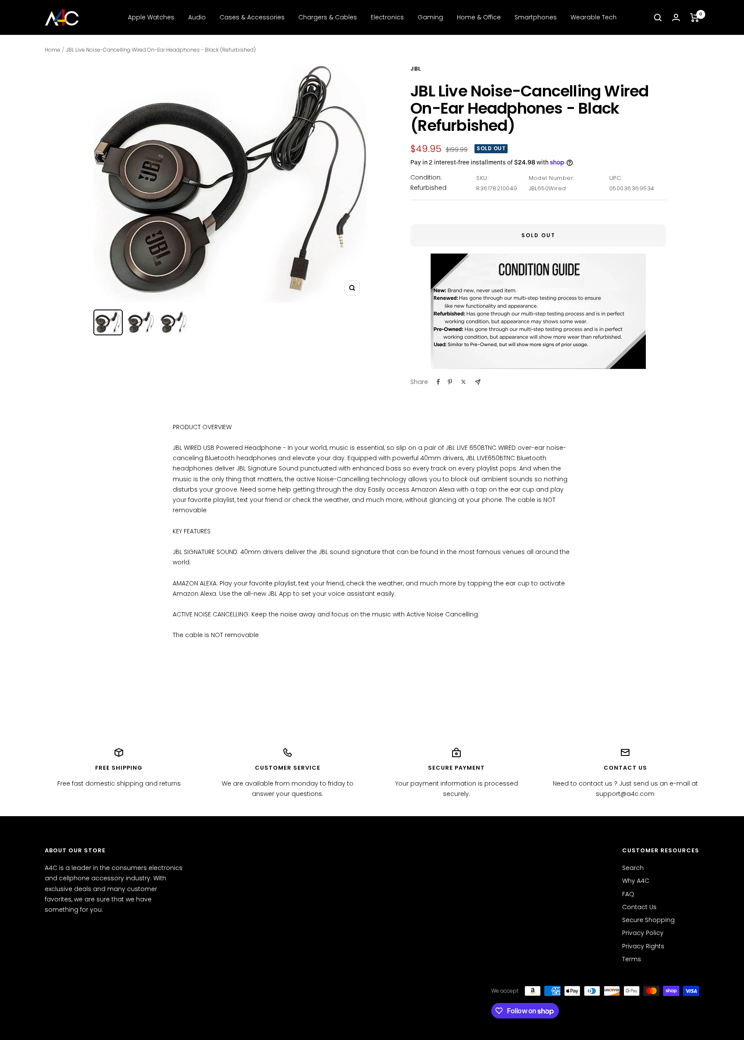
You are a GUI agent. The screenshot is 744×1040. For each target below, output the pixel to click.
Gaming (430, 17)
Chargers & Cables (327, 17)
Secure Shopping (648, 920)
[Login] (676, 17)
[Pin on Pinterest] (450, 382)
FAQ (628, 894)
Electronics (387, 17)
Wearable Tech (593, 17)
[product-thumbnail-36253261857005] (173, 322)
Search (633, 868)
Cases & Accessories (252, 17)
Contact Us (639, 907)
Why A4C (635, 880)
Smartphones (536, 17)
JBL (415, 69)
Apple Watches (151, 17)
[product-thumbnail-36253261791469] (140, 322)
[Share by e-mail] (477, 382)
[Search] (658, 18)
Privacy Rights (643, 946)
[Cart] (694, 17)
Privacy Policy (642, 933)
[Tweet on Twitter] (463, 382)
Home (52, 49)
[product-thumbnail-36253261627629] (108, 322)
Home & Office (479, 17)
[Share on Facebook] (438, 382)
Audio (197, 17)
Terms (631, 959)
